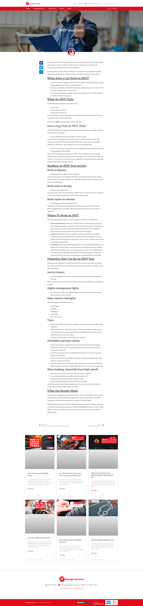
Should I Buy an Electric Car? (103, 540)
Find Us (62, 8)
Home (28, 8)
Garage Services (38, 8)
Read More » (31, 488)
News (69, 8)
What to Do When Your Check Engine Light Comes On (102, 475)
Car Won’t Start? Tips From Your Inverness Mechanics (70, 474)
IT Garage (83, 245)
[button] (41, 63)
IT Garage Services (58, 159)
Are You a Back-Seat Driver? (39, 538)
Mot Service (52, 8)
